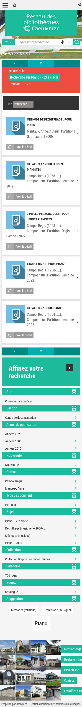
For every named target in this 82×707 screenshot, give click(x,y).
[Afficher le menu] (5, 5)
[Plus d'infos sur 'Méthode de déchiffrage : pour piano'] (15, 126)
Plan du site (71, 670)
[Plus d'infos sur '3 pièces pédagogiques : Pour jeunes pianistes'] (15, 220)
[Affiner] (41, 63)
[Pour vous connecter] (15, 5)
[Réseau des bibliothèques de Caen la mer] (30, 670)
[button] (79, 5)
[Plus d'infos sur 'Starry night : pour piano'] (15, 270)
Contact (69, 680)
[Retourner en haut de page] (69, 367)
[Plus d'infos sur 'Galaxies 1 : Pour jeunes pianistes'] (15, 170)
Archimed (21, 704)
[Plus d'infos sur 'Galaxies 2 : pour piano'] (15, 314)
